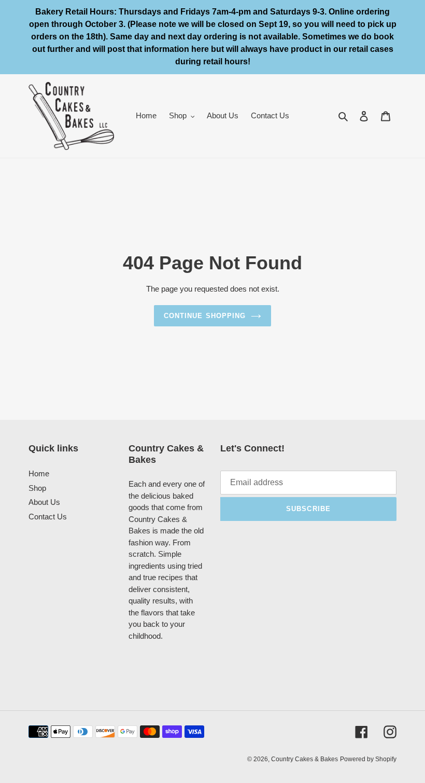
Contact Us (48, 516)
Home (39, 473)
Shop (37, 488)
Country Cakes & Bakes (304, 759)
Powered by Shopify (368, 759)
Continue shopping (205, 316)
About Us (44, 502)
